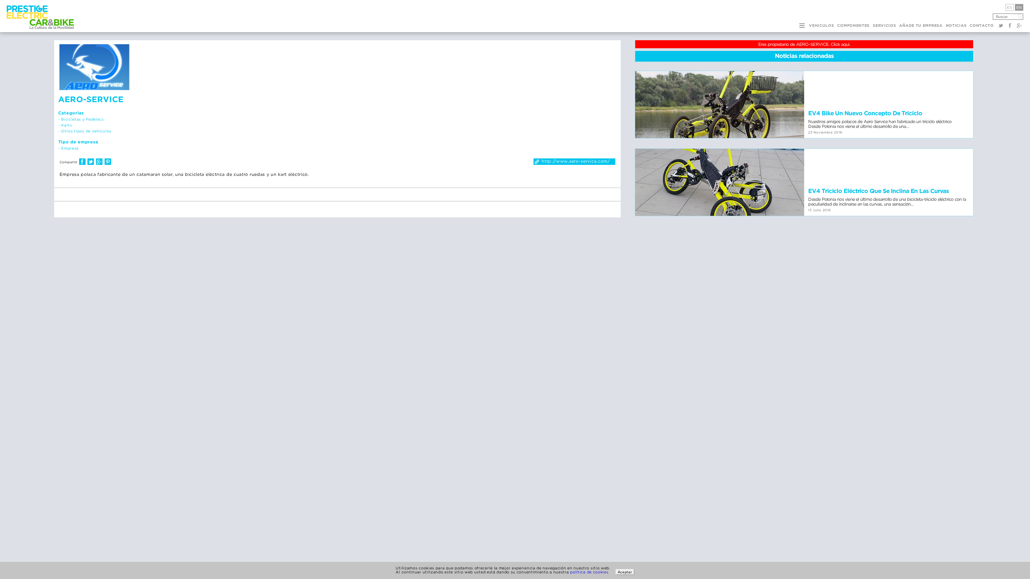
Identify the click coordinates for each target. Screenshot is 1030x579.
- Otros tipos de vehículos (84, 131)
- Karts (65, 125)
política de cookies (589, 572)
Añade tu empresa (920, 25)
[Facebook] (1010, 25)
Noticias (956, 25)
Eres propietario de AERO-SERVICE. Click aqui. (804, 44)
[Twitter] (1000, 25)
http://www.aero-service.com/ (576, 161)
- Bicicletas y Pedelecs (81, 119)
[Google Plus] (1019, 25)
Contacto (982, 25)
